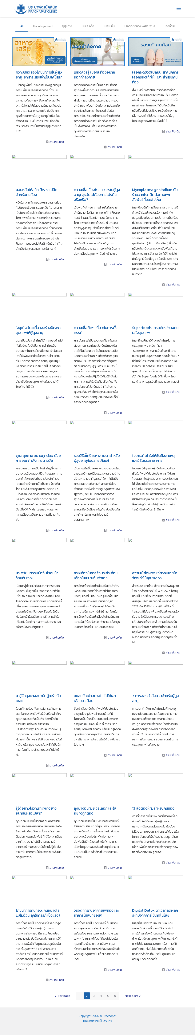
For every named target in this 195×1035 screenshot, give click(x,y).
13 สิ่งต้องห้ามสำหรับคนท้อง (153, 808)
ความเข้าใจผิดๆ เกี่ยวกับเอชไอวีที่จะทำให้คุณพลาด (154, 575)
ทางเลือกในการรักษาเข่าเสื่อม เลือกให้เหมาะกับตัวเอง (95, 575)
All (22, 26)
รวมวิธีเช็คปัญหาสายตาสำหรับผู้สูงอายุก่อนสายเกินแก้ (97, 458)
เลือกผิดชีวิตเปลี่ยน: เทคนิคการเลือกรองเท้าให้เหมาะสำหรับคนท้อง (155, 77)
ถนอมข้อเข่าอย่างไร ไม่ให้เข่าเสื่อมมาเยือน (95, 698)
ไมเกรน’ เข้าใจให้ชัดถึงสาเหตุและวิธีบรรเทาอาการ (153, 458)
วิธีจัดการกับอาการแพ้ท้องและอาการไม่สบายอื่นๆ (96, 912)
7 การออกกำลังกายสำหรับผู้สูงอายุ (155, 698)
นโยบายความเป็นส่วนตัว (97, 1021)
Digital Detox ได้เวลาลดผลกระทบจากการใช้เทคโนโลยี (155, 912)
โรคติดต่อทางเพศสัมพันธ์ (139, 26)
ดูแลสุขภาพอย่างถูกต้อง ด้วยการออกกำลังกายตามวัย (38, 458)
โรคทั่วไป (170, 26)
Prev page (63, 995)
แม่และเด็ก (88, 26)
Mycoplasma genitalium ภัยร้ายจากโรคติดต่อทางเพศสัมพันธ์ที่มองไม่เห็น (155, 194)
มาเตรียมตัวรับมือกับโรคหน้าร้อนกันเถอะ (37, 575)
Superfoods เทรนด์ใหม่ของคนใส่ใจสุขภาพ (155, 330)
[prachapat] (36, 8)
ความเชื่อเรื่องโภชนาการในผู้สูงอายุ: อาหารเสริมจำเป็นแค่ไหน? (39, 74)
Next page (131, 995)
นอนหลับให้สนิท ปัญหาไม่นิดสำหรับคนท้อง (36, 192)
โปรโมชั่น (109, 26)
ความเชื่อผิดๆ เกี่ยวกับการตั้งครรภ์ (95, 330)
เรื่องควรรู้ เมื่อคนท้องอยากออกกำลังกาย (94, 74)
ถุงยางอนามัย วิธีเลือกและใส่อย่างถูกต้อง (95, 810)
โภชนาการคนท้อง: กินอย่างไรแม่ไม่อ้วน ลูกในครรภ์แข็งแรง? (38, 912)
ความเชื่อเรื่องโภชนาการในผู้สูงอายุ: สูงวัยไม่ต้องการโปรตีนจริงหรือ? (97, 194)
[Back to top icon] (177, 1027)
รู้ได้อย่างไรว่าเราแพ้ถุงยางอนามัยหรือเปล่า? (36, 810)
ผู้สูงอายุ (67, 26)
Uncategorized (43, 26)
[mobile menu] (178, 8)
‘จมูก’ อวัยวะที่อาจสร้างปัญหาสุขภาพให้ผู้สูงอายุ (38, 330)
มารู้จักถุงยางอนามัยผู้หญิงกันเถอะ (38, 698)
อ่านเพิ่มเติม (57, 141)
